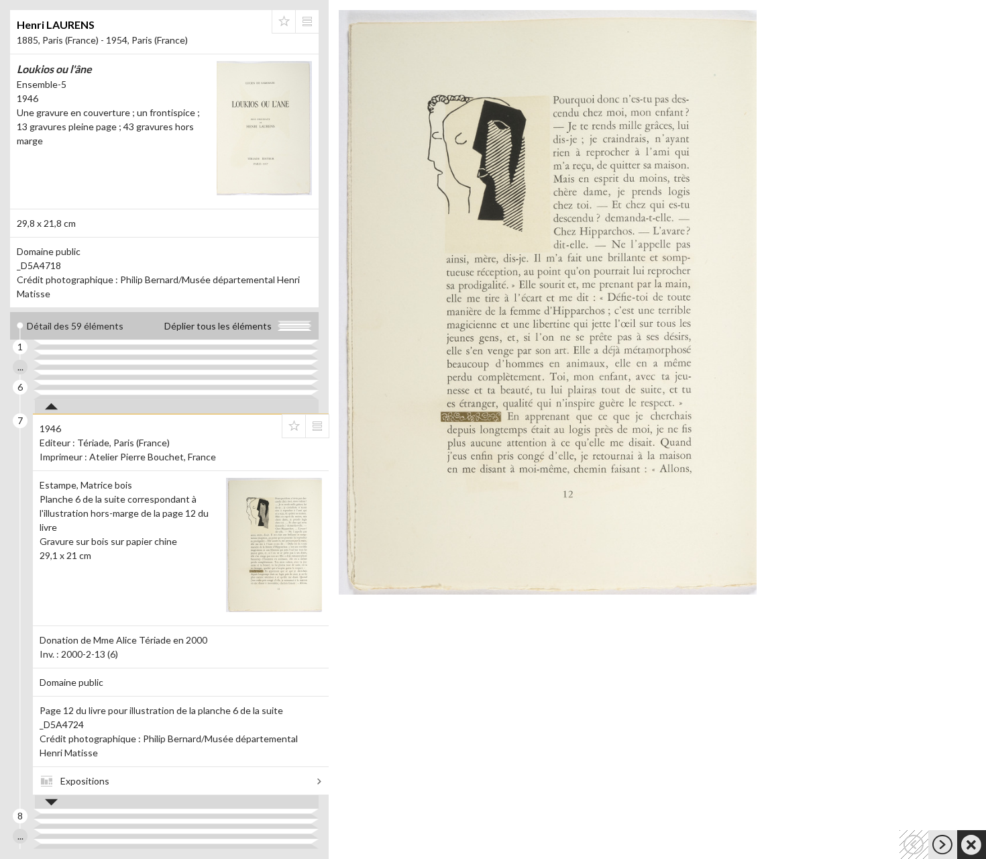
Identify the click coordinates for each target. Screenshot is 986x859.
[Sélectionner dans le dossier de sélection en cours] (283, 21)
